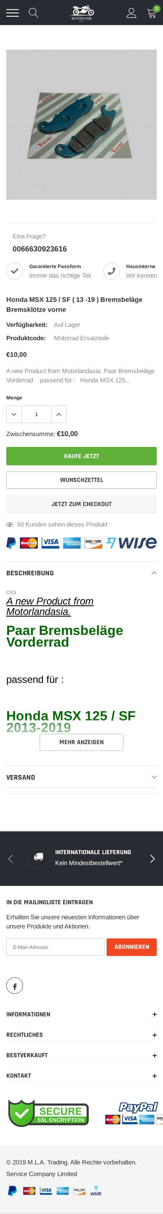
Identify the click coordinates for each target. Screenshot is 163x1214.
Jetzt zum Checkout (81, 504)
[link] (14, 985)
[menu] (12, 13)
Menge (14, 398)
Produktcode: (26, 337)
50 (20, 524)
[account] (132, 12)
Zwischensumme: (30, 433)
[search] (34, 13)
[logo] (81, 13)
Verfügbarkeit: (27, 324)
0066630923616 (40, 249)
